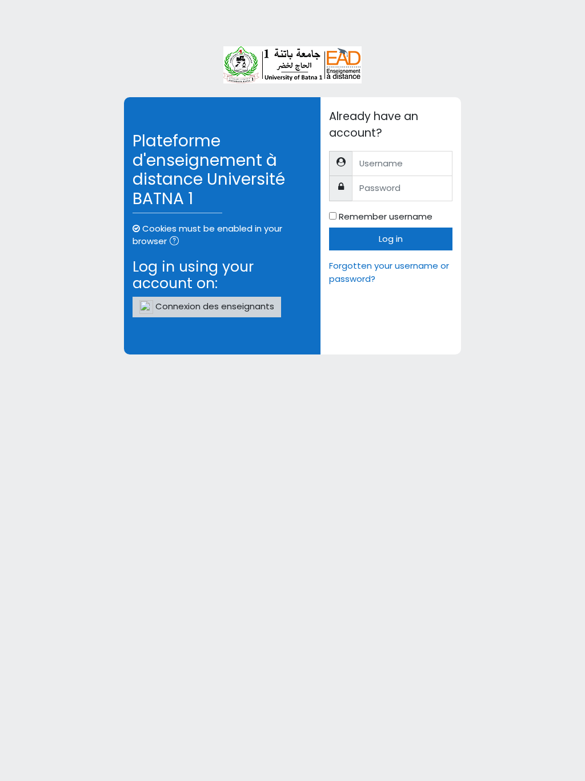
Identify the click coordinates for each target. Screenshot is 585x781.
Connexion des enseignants (213, 306)
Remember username (385, 216)
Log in (391, 239)
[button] (176, 242)
